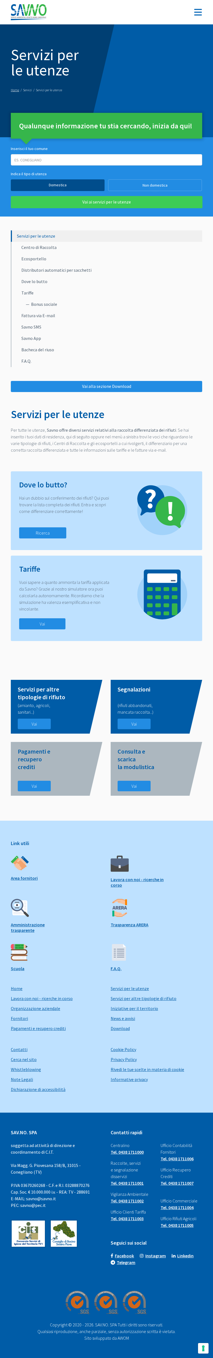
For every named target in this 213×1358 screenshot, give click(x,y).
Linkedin (185, 1255)
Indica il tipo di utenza (29, 173)
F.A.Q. (26, 361)
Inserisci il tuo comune (29, 148)
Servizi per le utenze (36, 236)
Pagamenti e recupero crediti (38, 1028)
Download (120, 1028)
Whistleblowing (26, 1069)
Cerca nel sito (24, 1059)
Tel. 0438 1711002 (127, 1201)
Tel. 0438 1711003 (127, 1218)
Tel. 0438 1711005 (177, 1225)
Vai (42, 624)
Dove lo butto (34, 281)
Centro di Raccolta (39, 247)
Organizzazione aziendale (35, 1008)
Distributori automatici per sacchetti (56, 270)
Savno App (31, 338)
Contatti (19, 1049)
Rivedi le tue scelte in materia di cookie (147, 1069)
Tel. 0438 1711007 (177, 1183)
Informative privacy (129, 1079)
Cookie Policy (123, 1049)
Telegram (126, 1262)
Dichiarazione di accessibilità (38, 1089)
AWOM (123, 1338)
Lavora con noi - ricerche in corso (42, 998)
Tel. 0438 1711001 (127, 1183)
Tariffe (27, 293)
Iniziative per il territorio (134, 1008)
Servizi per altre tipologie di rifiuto (143, 998)
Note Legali (22, 1079)
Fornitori (19, 1018)
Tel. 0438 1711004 (177, 1207)
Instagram (155, 1255)
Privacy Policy (124, 1059)
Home (16, 988)
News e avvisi (123, 1018)
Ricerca (43, 533)
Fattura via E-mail (38, 315)
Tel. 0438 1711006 (177, 1158)
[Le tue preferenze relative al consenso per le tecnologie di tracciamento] (203, 1348)
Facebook (124, 1255)
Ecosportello (33, 258)
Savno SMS (31, 327)
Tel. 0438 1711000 (127, 1152)
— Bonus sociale (41, 304)
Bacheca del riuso (37, 349)
